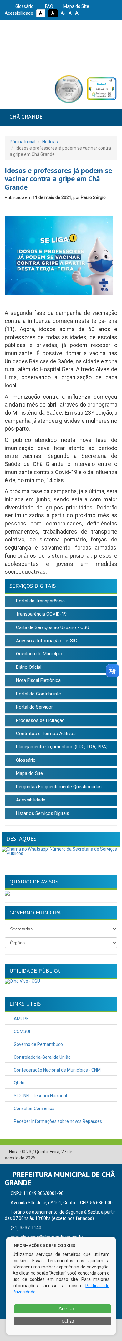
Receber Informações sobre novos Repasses (57, 1121)
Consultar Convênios (33, 1108)
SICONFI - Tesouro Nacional (40, 1095)
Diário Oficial (28, 667)
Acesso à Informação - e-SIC (46, 640)
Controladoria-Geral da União (42, 1057)
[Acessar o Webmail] (103, 1151)
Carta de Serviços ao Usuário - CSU (52, 627)
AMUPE (21, 1018)
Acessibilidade (30, 800)
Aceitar (66, 1308)
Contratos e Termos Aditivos (45, 733)
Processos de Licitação (40, 720)
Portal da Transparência (40, 601)
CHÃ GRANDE (26, 116)
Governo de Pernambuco (38, 1044)
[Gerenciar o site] (112, 1151)
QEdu (18, 1082)
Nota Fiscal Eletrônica (38, 680)
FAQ (48, 6)
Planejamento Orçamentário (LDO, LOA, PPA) (61, 747)
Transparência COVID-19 (41, 614)
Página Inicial (22, 141)
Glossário (23, 6)
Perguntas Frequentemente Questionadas (58, 787)
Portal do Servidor (34, 707)
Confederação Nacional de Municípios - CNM (57, 1069)
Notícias (50, 141)
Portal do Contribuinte (38, 694)
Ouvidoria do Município (38, 654)
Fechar (65, 1320)
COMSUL (22, 1031)
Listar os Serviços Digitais (42, 813)
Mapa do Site (75, 6)
